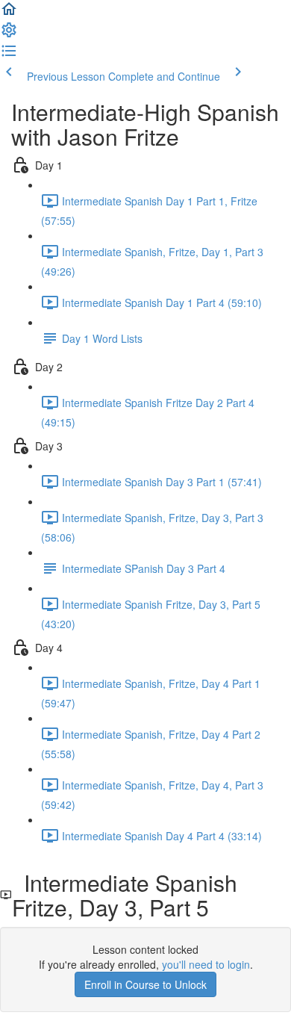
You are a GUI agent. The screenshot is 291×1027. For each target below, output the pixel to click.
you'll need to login (206, 964)
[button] (9, 13)
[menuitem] (9, 34)
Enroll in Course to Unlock (145, 984)
